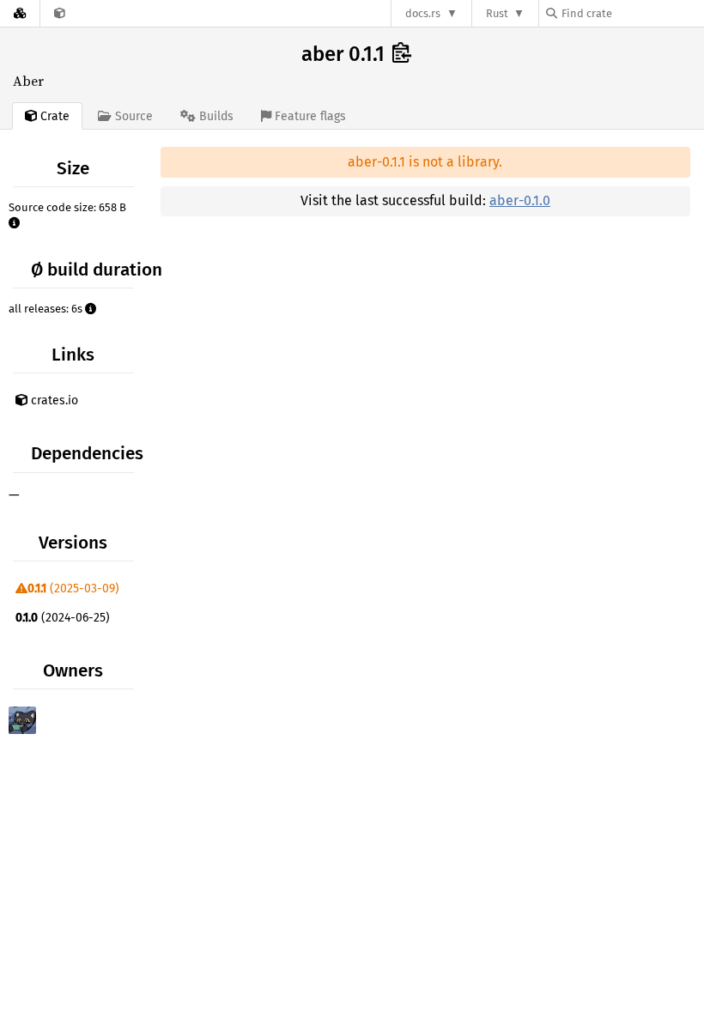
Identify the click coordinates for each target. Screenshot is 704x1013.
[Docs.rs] (19, 13)
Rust (497, 13)
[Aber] (59, 13)
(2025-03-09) (73, 588)
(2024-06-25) (62, 617)
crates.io (52, 400)
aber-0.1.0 (519, 200)
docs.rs (422, 13)
